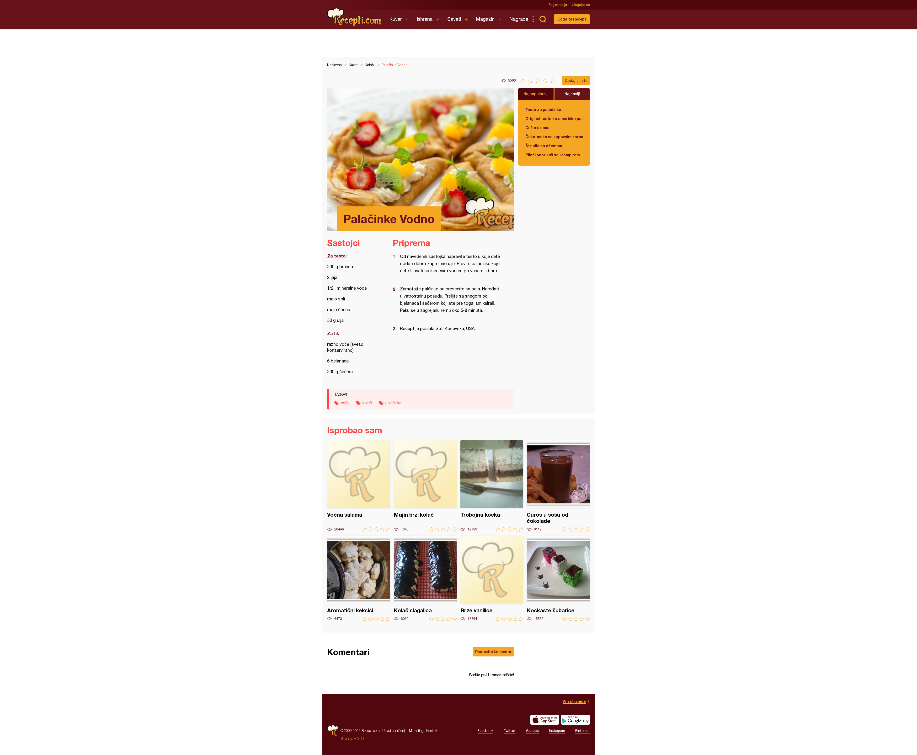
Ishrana (424, 19)
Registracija (558, 5)
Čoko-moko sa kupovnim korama (554, 136)
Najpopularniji (536, 93)
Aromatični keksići (358, 578)
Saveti (454, 19)
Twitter (509, 731)
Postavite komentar (493, 651)
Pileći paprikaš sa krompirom (552, 154)
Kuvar (395, 19)
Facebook (485, 731)
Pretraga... (542, 19)
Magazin (485, 19)
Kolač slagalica (425, 578)
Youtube (532, 731)
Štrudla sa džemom (543, 145)
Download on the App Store (544, 720)
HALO (359, 738)
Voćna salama (358, 486)
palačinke (393, 403)
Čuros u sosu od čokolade (558, 486)
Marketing (416, 731)
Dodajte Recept (572, 19)
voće (345, 403)
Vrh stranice (574, 701)
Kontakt (431, 731)
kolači (368, 403)
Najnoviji (572, 93)
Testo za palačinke (543, 109)
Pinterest (582, 731)
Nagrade (518, 19)
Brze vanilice (491, 578)
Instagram (557, 731)
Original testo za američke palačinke (554, 118)
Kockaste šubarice (558, 578)
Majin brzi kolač (425, 486)
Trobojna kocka (491, 486)
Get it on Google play (575, 720)
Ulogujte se (581, 5)
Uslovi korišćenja (394, 731)
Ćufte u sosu (537, 127)
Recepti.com (354, 17)
